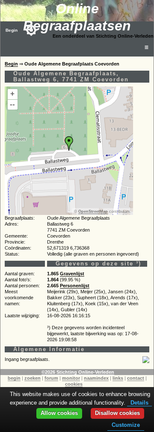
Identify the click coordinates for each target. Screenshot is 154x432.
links (118, 378)
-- (12, 104)
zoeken (32, 378)
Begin (12, 30)
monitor (71, 378)
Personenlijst (74, 285)
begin (14, 378)
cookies (74, 384)
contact (135, 378)
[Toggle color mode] (31, 30)
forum (51, 378)
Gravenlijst (72, 273)
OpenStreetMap (93, 211)
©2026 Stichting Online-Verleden (77, 372)
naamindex (96, 378)
